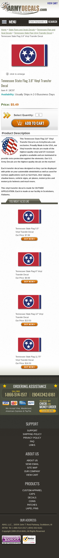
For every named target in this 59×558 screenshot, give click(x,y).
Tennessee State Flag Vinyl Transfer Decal (33, 33)
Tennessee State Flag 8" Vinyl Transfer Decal (29, 273)
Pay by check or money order (48, 407)
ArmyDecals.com (24, 7)
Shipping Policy (32, 434)
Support (32, 430)
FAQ (32, 441)
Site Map (32, 468)
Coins (32, 501)
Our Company (32, 471)
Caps (32, 494)
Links (32, 445)
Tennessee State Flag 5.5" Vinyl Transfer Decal (27, 230)
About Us (32, 460)
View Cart (32, 475)
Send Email (32, 464)
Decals (32, 497)
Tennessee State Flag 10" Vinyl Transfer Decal (29, 316)
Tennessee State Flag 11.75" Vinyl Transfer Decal (28, 358)
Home (4, 30)
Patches (32, 505)
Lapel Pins (32, 508)
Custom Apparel (32, 490)
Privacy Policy (32, 438)
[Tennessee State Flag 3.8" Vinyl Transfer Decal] (29, 69)
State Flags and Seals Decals (22, 30)
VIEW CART (52, 3)
